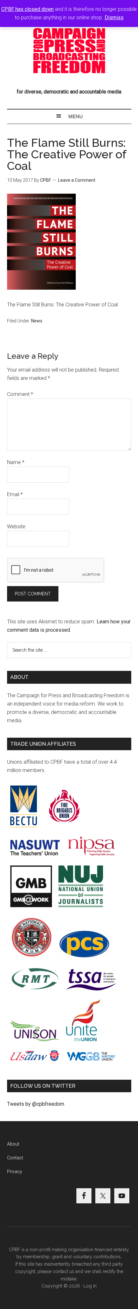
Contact (15, 1157)
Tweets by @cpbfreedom (35, 1104)
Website (16, 526)
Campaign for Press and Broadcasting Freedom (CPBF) (69, 51)
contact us (63, 1271)
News (36, 320)
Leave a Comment (76, 180)
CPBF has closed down (27, 9)
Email (15, 494)
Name (15, 462)
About (13, 1143)
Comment (20, 394)
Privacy (14, 1171)
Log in (90, 1285)
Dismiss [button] (114, 17)
